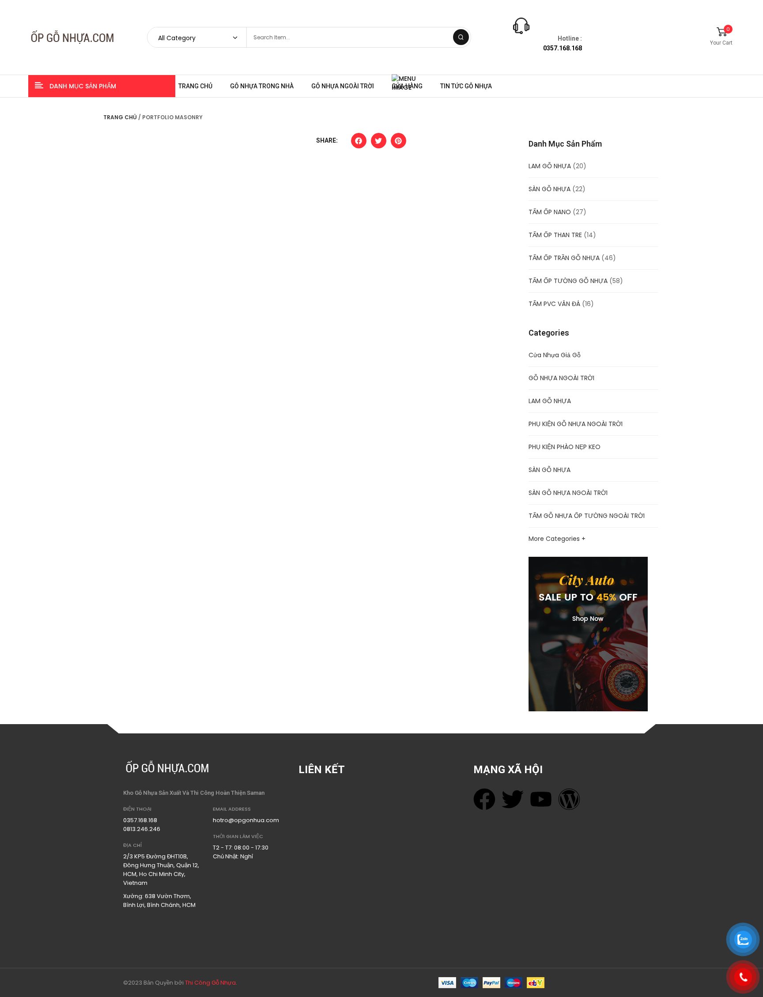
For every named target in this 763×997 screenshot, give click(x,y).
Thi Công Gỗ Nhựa (210, 982)
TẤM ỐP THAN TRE (555, 234)
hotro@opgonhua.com (246, 820)
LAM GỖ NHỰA (550, 166)
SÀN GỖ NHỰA (549, 189)
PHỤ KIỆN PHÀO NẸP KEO (565, 446)
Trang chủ (120, 117)
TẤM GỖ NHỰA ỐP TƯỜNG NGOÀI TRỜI (587, 515)
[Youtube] (541, 799)
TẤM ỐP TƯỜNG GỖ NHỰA (568, 280)
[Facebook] (484, 799)
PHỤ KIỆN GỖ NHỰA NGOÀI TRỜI (576, 423)
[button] (358, 143)
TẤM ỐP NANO (550, 212)
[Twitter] (513, 799)
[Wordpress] (569, 799)
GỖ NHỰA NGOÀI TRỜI (561, 378)
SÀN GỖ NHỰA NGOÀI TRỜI (568, 492)
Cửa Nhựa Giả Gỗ (555, 355)
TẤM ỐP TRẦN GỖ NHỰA (564, 257)
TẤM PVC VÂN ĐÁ (554, 303)
